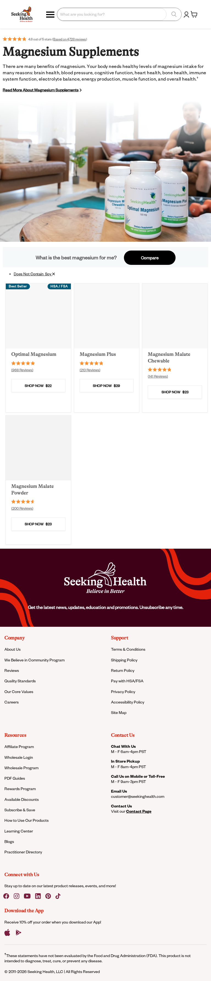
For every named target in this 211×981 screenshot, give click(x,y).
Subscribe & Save (19, 809)
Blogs (9, 841)
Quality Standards (20, 680)
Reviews (11, 670)
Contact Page (138, 811)
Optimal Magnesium (33, 354)
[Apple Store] (7, 932)
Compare (150, 257)
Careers (11, 702)
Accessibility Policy (127, 702)
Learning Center (18, 831)
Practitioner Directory (23, 851)
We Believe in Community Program (34, 660)
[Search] (173, 14)
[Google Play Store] (19, 933)
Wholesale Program (21, 767)
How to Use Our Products (26, 820)
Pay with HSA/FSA (127, 680)
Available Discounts (21, 799)
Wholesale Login (18, 757)
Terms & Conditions (128, 649)
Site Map (118, 712)
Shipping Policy (124, 660)
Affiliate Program (19, 746)
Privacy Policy (123, 691)
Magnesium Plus (98, 354)
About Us (12, 649)
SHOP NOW (38, 385)
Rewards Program (20, 788)
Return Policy (122, 670)
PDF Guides (14, 778)
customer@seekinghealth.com (137, 796)
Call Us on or (138, 776)
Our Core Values (18, 691)
